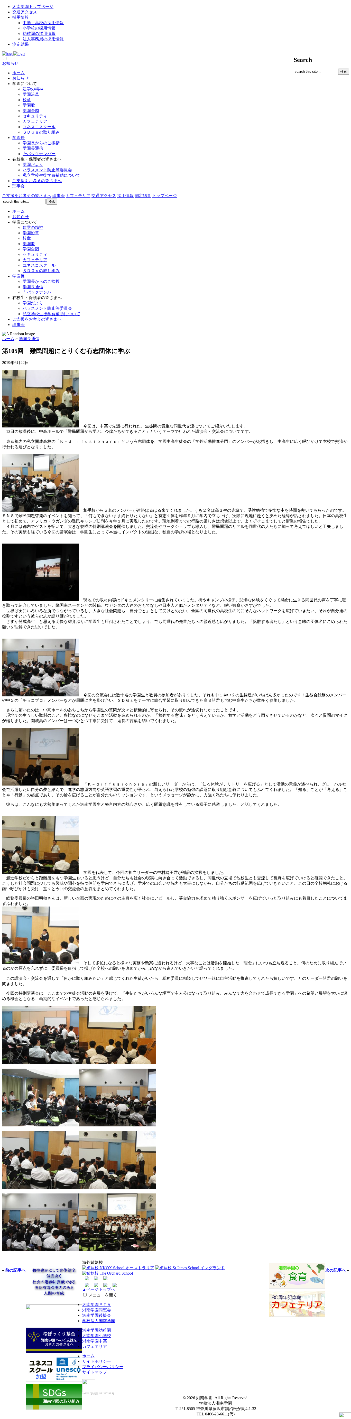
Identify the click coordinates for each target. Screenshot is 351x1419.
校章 (27, 100)
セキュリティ (35, 116)
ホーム (18, 73)
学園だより (33, 164)
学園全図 (31, 110)
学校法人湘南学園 (98, 1321)
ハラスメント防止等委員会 (47, 170)
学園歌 (29, 105)
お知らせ (10, 63)
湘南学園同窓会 (96, 1310)
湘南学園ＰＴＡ (96, 1304)
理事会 (18, 186)
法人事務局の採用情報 (43, 39)
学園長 (18, 137)
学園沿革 (31, 94)
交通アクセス (24, 12)
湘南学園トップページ (32, 6)
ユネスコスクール (39, 127)
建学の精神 (33, 89)
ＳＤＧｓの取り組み (41, 132)
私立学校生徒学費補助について (51, 175)
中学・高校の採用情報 (43, 23)
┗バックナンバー (39, 154)
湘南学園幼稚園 (96, 1330)
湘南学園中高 (94, 1341)
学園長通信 (33, 148)
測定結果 (20, 44)
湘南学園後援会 (96, 1315)
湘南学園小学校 (96, 1335)
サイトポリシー (96, 1361)
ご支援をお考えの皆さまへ (37, 181)
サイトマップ (94, 1372)
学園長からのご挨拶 (41, 143)
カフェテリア (35, 121)
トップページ (164, 195)
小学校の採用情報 (39, 28)
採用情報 (20, 17)
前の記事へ (15, 1270)
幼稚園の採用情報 (39, 33)
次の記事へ (335, 1270)
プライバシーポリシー (102, 1367)
